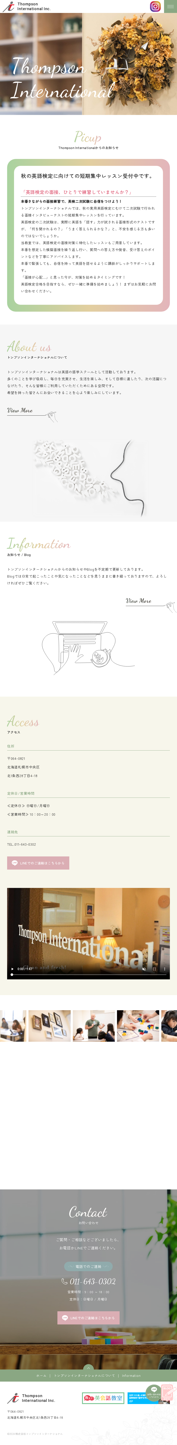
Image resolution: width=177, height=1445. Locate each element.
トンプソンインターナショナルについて (84, 1375)
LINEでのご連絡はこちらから (42, 863)
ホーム (41, 1375)
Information (131, 1375)
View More (20, 410)
